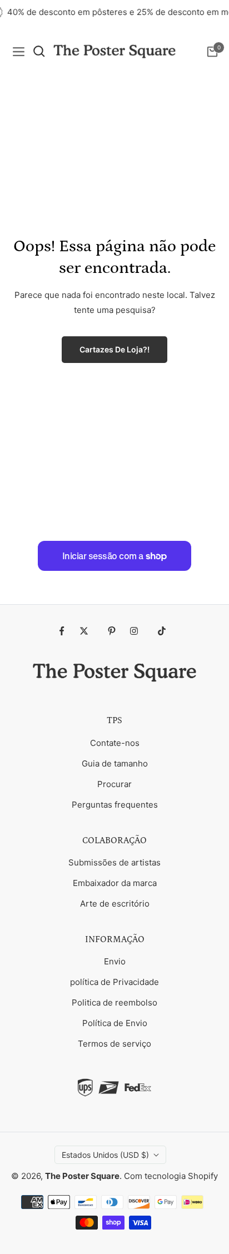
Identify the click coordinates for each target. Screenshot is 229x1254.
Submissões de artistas (114, 862)
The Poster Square (82, 1176)
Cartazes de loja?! (114, 349)
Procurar (114, 784)
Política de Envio (114, 1023)
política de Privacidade (114, 982)
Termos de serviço (114, 1043)
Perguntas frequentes (115, 804)
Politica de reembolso (114, 1002)
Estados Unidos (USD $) (105, 1155)
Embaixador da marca (115, 883)
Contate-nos (115, 743)
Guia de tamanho (115, 763)
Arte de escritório (115, 903)
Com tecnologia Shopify (171, 1176)
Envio (115, 961)
